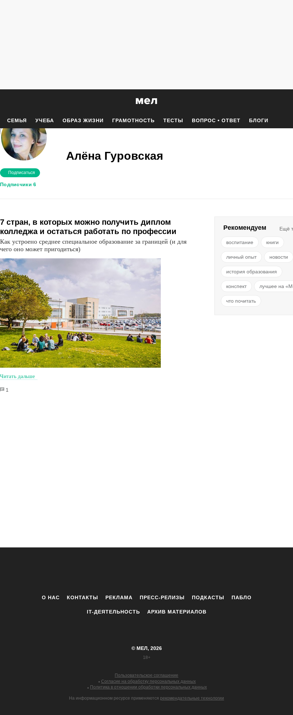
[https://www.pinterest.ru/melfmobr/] (166, 571)
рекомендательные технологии (192, 698)
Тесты (173, 120)
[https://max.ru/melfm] (205, 571)
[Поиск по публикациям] (7, 101)
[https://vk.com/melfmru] (127, 571)
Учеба (44, 120)
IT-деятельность (113, 612)
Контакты (82, 597)
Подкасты (208, 597)
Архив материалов (177, 612)
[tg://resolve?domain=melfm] (87, 571)
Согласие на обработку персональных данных (148, 681)
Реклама (119, 597)
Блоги (258, 120)
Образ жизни (83, 120)
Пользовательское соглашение (146, 675)
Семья (17, 120)
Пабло (242, 597)
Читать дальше (17, 376)
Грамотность (133, 120)
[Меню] (282, 101)
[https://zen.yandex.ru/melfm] (107, 571)
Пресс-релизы (162, 597)
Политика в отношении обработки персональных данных (148, 687)
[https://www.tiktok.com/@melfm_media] (146, 571)
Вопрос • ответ (216, 120)
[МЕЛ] (146, 101)
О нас (51, 597)
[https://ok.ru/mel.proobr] (186, 571)
